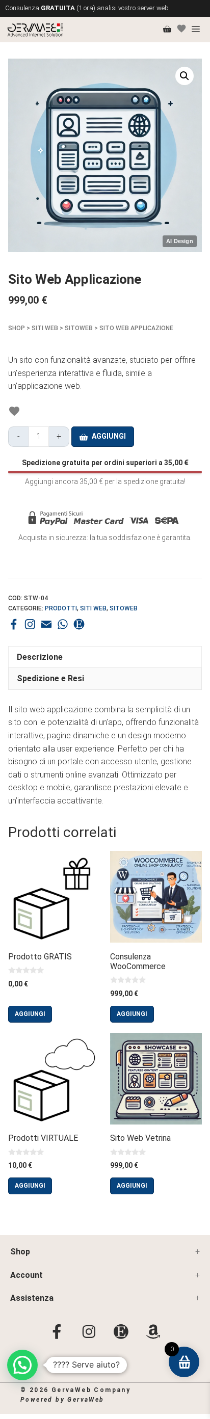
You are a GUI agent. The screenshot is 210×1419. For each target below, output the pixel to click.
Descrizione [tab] (40, 657)
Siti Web (45, 328)
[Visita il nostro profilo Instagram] (30, 624)
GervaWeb (85, 1399)
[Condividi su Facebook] (13, 624)
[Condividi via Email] (46, 624)
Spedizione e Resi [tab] (51, 678)
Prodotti (61, 608)
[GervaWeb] (35, 29)
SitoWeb (79, 328)
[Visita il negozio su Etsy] (79, 624)
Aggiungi (109, 436)
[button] (184, 76)
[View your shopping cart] (167, 29)
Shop (16, 328)
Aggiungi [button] (30, 1014)
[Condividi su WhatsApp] (62, 624)
